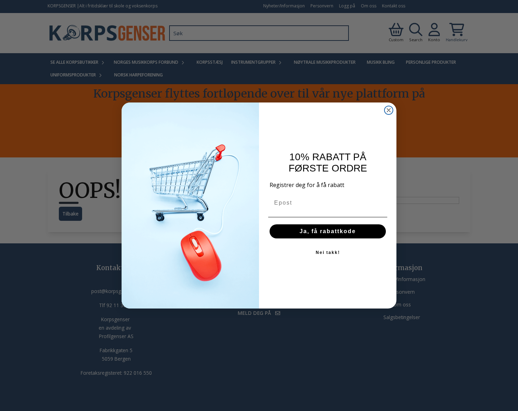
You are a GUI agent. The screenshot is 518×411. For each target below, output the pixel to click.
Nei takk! (328, 252)
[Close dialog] (388, 110)
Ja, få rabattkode (328, 231)
